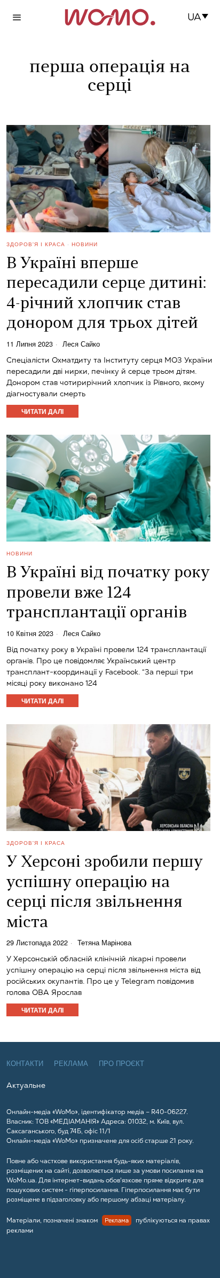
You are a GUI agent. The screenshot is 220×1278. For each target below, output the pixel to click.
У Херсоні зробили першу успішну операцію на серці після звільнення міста (104, 893)
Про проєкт (121, 1064)
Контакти (24, 1064)
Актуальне (25, 1085)
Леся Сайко (81, 344)
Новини (85, 244)
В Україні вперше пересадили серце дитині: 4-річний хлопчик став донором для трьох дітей (106, 294)
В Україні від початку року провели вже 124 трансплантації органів (108, 593)
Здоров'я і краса (35, 244)
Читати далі (42, 411)
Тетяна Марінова (104, 942)
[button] (201, 17)
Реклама (71, 1064)
